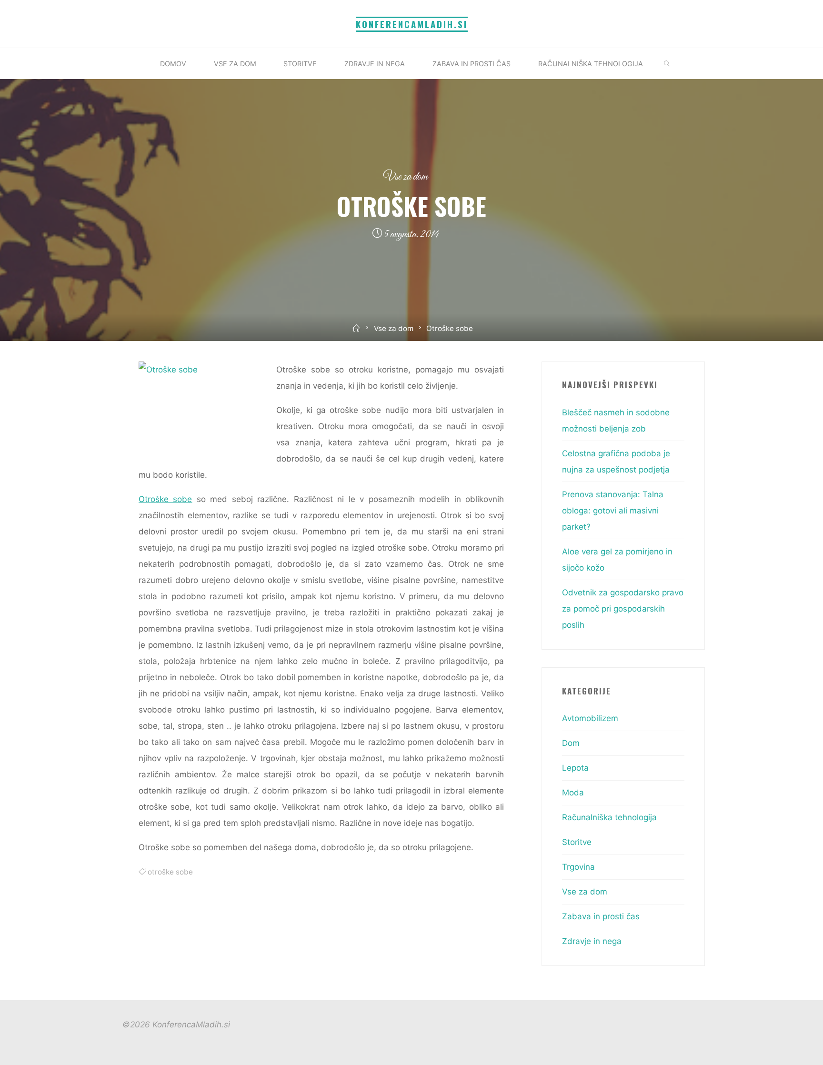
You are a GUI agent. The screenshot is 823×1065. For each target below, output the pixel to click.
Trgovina (578, 867)
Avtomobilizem (590, 718)
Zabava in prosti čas (601, 916)
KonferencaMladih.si (412, 24)
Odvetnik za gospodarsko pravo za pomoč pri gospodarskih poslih (622, 609)
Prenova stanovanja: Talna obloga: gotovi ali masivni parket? (612, 511)
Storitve (577, 842)
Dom (571, 743)
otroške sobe (170, 871)
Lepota (575, 768)
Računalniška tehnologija (609, 817)
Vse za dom (405, 177)
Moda (573, 792)
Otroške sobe (165, 499)
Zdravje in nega (592, 941)
